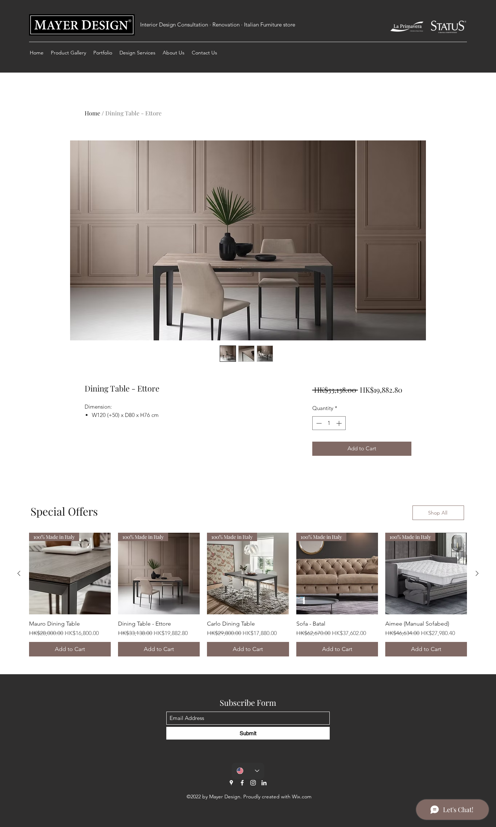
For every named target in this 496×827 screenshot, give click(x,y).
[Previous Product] (19, 573)
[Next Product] (477, 573)
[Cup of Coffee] (406, 27)
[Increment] (340, 423)
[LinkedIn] (264, 782)
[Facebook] (242, 782)
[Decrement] (318, 423)
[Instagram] (253, 782)
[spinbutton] (329, 423)
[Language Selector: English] (248, 771)
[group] (248, 594)
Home (92, 113)
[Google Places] (231, 782)
